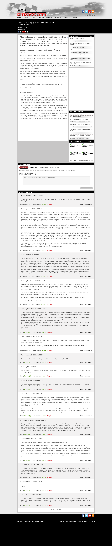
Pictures (67, 18)
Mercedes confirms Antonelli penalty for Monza (80, 55)
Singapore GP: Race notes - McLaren (80, 135)
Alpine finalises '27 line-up (77, 38)
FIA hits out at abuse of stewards (78, 49)
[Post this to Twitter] (20, 31)
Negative (49, 204)
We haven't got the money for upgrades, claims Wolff (80, 63)
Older (59, 509)
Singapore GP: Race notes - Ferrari (79, 138)
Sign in (92, 15)
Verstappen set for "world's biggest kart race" (80, 59)
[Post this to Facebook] (18, 31)
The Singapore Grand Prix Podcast (79, 119)
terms (93, 521)
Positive (43, 204)
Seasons (57, 18)
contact (74, 521)
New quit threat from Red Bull (77, 116)
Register (86, 15)
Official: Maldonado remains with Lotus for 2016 (81, 130)
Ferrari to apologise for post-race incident (81, 126)
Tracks (49, 18)
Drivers (33, 18)
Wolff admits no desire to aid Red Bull (80, 121)
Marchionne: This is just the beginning (80, 124)
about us (62, 521)
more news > (90, 36)
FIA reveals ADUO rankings (77, 47)
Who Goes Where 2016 (76, 114)
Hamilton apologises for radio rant (79, 52)
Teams (41, 18)
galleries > (90, 141)
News (26, 18)
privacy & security (82, 521)
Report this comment (86, 204)
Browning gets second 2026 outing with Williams (80, 44)
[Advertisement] (56, 4)
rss (89, 521)
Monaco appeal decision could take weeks (81, 41)
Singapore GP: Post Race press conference (81, 133)
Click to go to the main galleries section (81, 160)
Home (19, 18)
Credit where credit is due (76, 66)
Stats (75, 18)
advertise (68, 521)
